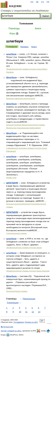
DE (37, 2)
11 (26, 312)
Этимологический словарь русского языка (24, 248)
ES (42, 2)
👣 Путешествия (7, 327)
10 (20, 312)
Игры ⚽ (14, 33)
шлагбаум (11, 54)
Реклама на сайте (31, 322)
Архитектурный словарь (16, 291)
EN (32, 2)
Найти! (45, 16)
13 (39, 312)
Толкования (26, 23)
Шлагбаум (11, 77)
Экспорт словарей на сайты (11, 331)
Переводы (14, 28)
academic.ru (11, 4)
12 (33, 312)
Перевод (24, 47)
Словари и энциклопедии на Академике (25, 10)
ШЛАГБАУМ (12, 183)
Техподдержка (18, 322)
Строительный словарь (16, 233)
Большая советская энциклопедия (20, 99)
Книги (38, 28)
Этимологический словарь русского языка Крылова (27, 271)
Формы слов (11, 178)
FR (48, 2)
